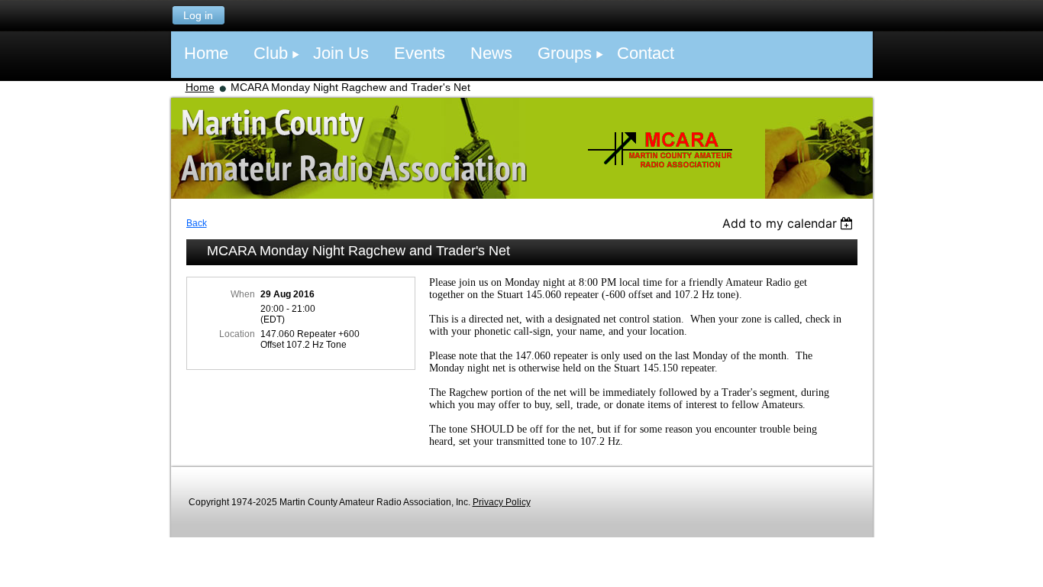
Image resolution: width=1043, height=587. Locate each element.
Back (196, 223)
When (243, 294)
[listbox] (789, 223)
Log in (198, 15)
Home (200, 87)
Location (237, 334)
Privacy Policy (502, 502)
